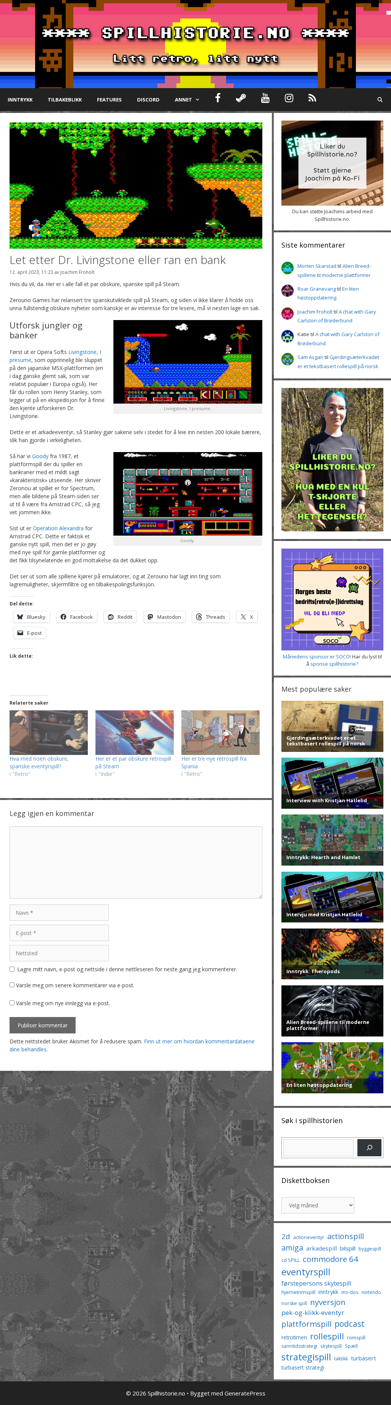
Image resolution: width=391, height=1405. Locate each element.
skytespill (331, 1345)
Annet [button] (183, 99)
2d (285, 1236)
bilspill (347, 1248)
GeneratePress (245, 1393)
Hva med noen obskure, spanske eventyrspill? (39, 762)
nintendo (371, 1292)
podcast (349, 1323)
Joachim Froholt (77, 272)
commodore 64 (330, 1259)
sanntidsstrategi (299, 1346)
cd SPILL (290, 1260)
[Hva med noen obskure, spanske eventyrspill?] (49, 732)
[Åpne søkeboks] (380, 99)
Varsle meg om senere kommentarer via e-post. (75, 985)
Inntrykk (20, 99)
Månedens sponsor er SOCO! (317, 656)
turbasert (363, 1358)
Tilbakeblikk (65, 99)
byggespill (370, 1249)
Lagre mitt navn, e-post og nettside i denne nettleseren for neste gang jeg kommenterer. (127, 969)
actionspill (345, 1236)
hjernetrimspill (298, 1292)
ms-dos (350, 1292)
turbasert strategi (302, 1367)
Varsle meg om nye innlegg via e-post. (63, 1003)
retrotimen (294, 1337)
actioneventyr (308, 1237)
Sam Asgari (310, 357)
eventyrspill (305, 1271)
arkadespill (321, 1248)
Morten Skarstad (316, 265)
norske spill (294, 1303)
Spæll (351, 1345)
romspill (356, 1337)
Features (109, 99)
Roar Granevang (316, 288)
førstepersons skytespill (316, 1283)
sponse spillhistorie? (334, 663)
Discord (148, 99)
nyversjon (328, 1302)
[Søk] (369, 1147)
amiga (292, 1247)
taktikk (341, 1358)
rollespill (327, 1336)
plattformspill (306, 1323)
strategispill (306, 1356)
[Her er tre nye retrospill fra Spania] (220, 732)
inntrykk (328, 1292)
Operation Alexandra (58, 528)
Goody (40, 456)
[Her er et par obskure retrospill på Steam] (134, 732)
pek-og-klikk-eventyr (312, 1312)
